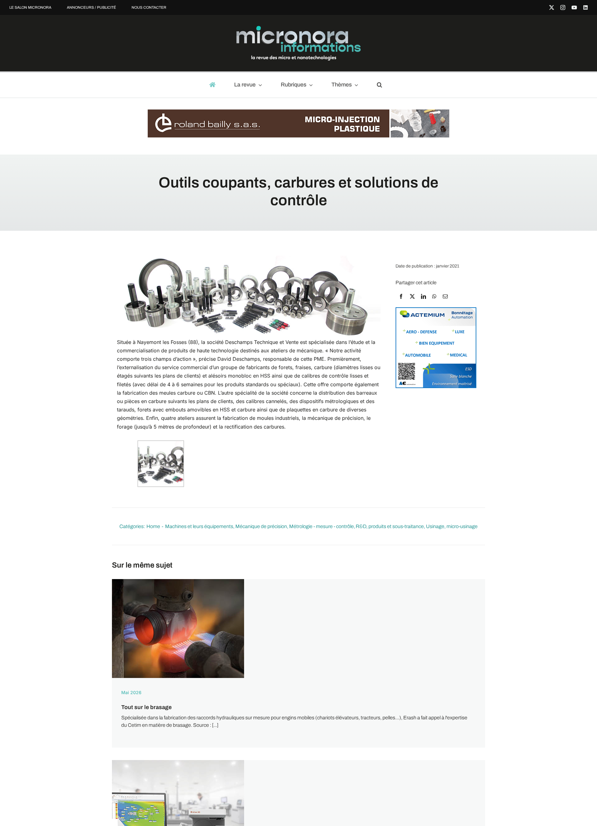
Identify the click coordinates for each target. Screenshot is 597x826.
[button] (382, 85)
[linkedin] (585, 7)
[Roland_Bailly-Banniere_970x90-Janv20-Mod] (298, 112)
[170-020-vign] (178, 762)
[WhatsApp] (434, 296)
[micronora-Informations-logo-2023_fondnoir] (298, 28)
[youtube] (574, 7)
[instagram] (562, 7)
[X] (412, 296)
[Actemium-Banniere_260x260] (436, 310)
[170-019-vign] (178, 581)
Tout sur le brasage (146, 707)
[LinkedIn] (423, 296)
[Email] (445, 296)
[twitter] (551, 7)
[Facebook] (401, 296)
